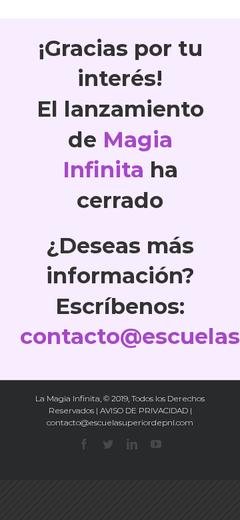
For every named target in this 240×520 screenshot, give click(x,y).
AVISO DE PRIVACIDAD (144, 410)
